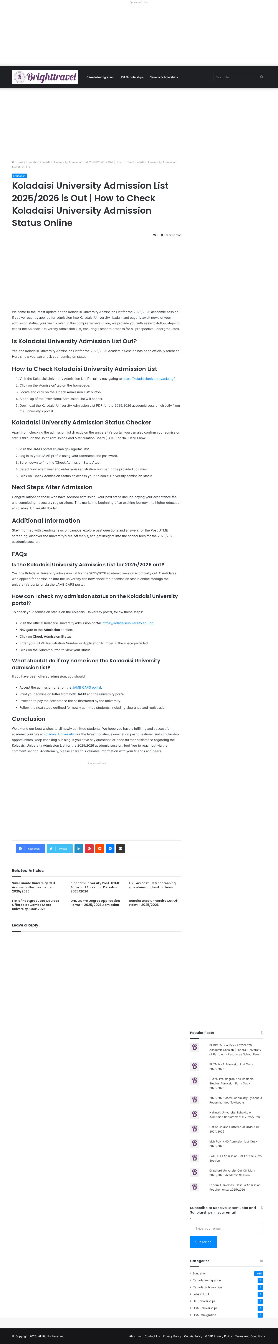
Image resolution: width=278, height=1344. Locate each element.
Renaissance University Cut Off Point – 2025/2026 (154, 903)
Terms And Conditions (250, 1336)
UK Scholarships (204, 1301)
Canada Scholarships (164, 77)
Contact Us (152, 1336)
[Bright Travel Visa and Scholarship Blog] (45, 77)
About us (135, 1336)
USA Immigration (204, 1315)
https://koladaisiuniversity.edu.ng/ (148, 379)
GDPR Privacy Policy (218, 1336)
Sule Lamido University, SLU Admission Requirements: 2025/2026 (33, 887)
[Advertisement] (139, 35)
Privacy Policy (172, 1336)
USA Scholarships (132, 77)
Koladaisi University (59, 734)
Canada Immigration (100, 77)
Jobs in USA (201, 1294)
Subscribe (203, 1242)
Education (32, 162)
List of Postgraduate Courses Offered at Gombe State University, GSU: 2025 (35, 905)
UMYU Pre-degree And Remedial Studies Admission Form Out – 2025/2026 (231, 1083)
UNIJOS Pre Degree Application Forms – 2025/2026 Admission (95, 903)
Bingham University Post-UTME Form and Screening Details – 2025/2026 (95, 887)
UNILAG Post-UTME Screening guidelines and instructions (152, 885)
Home (19, 162)
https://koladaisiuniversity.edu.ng (128, 623)
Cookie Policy (193, 1336)
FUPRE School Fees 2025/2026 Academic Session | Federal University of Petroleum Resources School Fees (235, 1049)
